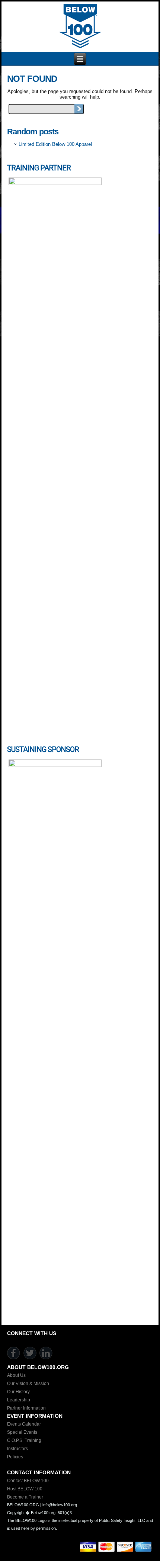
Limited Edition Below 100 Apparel (55, 144)
